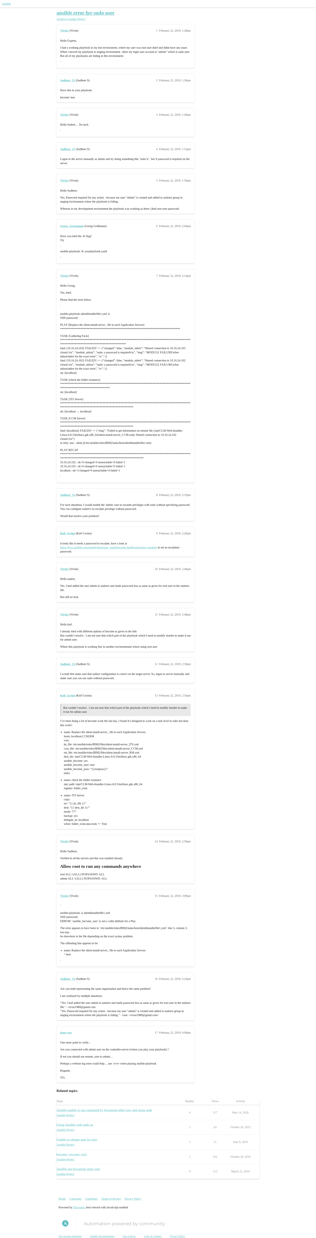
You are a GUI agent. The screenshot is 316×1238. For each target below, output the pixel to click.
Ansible (6, 3)
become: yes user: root (71, 1154)
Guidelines (91, 1198)
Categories (75, 1198)
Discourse (79, 1207)
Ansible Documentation (102, 1236)
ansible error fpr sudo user (85, 13)
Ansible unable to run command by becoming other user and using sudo (104, 1110)
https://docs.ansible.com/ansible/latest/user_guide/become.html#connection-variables (108, 547)
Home (62, 1198)
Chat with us (129, 1236)
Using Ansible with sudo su (75, 1124)
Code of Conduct (152, 1236)
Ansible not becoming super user (78, 1169)
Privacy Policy (133, 1198)
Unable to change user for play (77, 1139)
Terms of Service (111, 1198)
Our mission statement (70, 1236)
